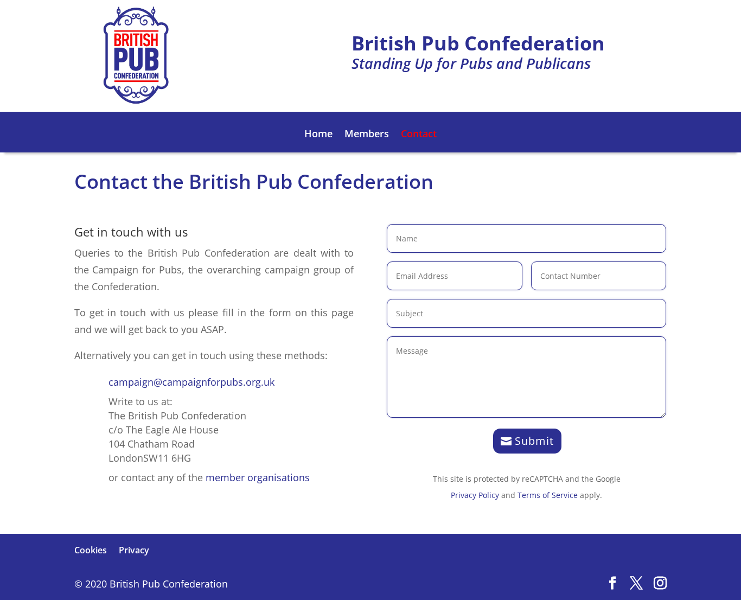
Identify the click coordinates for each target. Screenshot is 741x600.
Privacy (134, 550)
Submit (534, 440)
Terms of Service (548, 495)
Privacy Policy (475, 495)
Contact (419, 135)
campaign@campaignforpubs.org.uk (191, 381)
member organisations (258, 477)
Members (366, 135)
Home (318, 135)
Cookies (90, 550)
